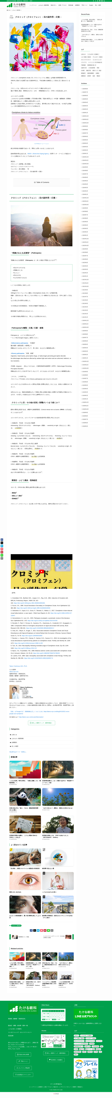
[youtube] (102, 1)
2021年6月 (85, 300)
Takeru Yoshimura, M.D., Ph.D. (18, 666)
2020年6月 (85, 341)
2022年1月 (85, 276)
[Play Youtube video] (41, 571)
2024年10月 (85, 163)
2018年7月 (85, 419)
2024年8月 (85, 170)
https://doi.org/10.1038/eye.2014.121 (25, 648)
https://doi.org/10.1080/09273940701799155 (46, 653)
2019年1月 (85, 399)
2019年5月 (85, 385)
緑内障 (89, 76)
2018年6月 (85, 422)
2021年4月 (85, 307)
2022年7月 (85, 255)
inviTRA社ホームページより (41, 143)
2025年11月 (85, 119)
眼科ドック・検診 (97, 70)
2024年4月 (85, 184)
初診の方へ (56, 1087)
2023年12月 (85, 197)
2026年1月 (85, 112)
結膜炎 (97, 73)
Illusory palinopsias (18, 353)
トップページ (33, 1087)
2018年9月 (85, 412)
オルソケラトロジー (86, 59)
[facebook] (93, 1)
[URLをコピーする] (52, 930)
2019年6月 (85, 381)
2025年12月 (85, 116)
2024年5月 (85, 180)
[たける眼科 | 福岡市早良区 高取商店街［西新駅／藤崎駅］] (16, 5)
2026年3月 (85, 105)
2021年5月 (85, 303)
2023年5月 (85, 221)
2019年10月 (85, 368)
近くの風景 (15, 746)
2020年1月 (85, 358)
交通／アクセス (48, 1087)
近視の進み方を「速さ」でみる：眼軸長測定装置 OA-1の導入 (92, 30)
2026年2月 (85, 109)
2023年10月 (85, 204)
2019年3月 (85, 392)
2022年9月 (85, 249)
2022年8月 (85, 252)
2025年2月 (85, 150)
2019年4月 (85, 388)
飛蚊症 (98, 76)
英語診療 (10, 1035)
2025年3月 (85, 146)
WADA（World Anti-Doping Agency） (38, 153)
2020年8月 (85, 334)
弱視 (98, 67)
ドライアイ (84, 62)
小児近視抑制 (92, 67)
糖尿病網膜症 (90, 73)
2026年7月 (85, 92)
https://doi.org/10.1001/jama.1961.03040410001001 (29, 603)
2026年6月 (85, 95)
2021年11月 (85, 283)
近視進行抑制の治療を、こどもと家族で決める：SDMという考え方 (92, 40)
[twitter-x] (96, 1)
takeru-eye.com (13, 671)
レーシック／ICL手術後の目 (95, 62)
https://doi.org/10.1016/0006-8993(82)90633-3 (40, 628)
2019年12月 (85, 361)
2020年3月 (85, 351)
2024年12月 (85, 157)
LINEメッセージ (78, 1023)
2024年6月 (85, 177)
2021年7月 (85, 296)
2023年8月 (85, 211)
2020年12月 (85, 320)
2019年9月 (85, 371)
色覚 (94, 76)
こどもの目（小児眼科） (93, 54)
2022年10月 (85, 245)
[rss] (104, 1)
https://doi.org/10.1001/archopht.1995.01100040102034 (33, 608)
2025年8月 (85, 129)
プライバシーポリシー (65, 1087)
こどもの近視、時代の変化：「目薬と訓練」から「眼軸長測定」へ (91, 20)
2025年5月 (85, 140)
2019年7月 (85, 378)
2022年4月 (85, 266)
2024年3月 (85, 187)
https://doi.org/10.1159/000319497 (32, 635)
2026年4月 (85, 102)
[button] (31, 930)
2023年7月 (85, 215)
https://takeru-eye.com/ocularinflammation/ (31, 717)
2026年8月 (85, 88)
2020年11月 (85, 324)
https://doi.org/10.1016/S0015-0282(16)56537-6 (38, 658)
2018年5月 (85, 426)
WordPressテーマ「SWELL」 (18, 752)
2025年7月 (85, 133)
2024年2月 (85, 191)
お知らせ (14, 734)
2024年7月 (85, 174)
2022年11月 (85, 242)
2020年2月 (85, 354)
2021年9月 (85, 289)
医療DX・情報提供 (77, 1087)
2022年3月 (85, 269)
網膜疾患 (83, 76)
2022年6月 (85, 259)
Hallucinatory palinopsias (20, 343)
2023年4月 (85, 225)
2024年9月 (85, 167)
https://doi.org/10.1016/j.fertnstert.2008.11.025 (28, 643)
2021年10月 (85, 286)
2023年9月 (85, 208)
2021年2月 (85, 313)
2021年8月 (85, 293)
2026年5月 (85, 99)
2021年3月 (85, 310)
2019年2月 (85, 395)
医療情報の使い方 (91, 65)
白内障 (82, 70)
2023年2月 (85, 232)
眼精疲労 (83, 73)
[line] (100, 1)
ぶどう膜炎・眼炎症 (86, 57)
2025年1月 (85, 153)
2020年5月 (85, 344)
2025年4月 (85, 143)
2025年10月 (85, 122)
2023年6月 (85, 218)
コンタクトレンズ (97, 59)
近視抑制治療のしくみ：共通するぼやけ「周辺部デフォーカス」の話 (91, 25)
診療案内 (14, 742)
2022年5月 (85, 262)
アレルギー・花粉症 (97, 57)
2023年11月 (85, 201)
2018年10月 (85, 409)
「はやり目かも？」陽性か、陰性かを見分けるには (92, 35)
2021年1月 (85, 317)
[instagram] (98, 1)
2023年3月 (85, 228)
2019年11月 (85, 364)
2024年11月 (85, 160)
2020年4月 (85, 347)
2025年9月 (85, 126)
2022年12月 (85, 238)
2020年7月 (85, 337)
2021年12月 (85, 279)
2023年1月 (85, 235)
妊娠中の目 (84, 67)
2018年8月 (85, 416)
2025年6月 (85, 136)
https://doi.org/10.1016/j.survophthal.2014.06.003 (42, 620)
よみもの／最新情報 (18, 738)
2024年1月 (85, 194)
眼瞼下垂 (88, 70)
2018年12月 (85, 402)
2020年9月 (85, 330)
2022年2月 (85, 272)
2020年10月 (85, 327)
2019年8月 (85, 375)
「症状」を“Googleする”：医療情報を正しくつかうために (26, 711)
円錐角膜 (83, 65)
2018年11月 (85, 405)
